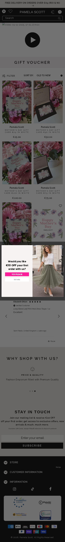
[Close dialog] (61, 247)
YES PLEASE (17, 274)
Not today (17, 279)
